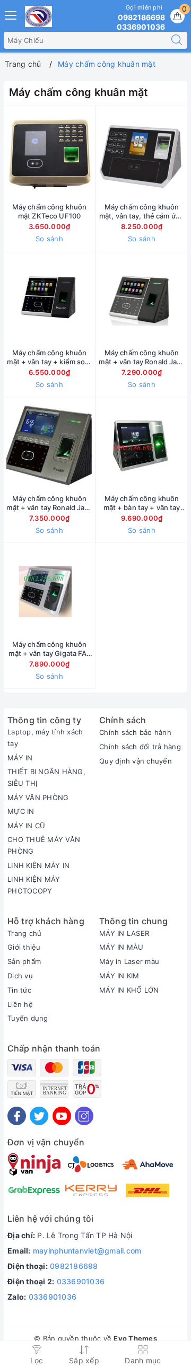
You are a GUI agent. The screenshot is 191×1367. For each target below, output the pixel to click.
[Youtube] (62, 1116)
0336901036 (81, 1281)
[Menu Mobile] (11, 14)
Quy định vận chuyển (135, 761)
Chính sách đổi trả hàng (140, 746)
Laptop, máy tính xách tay (45, 738)
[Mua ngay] (91, 153)
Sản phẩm (24, 961)
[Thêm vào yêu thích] (22, 153)
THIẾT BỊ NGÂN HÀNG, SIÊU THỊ (46, 777)
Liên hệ (20, 1004)
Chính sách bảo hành (135, 732)
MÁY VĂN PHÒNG (37, 797)
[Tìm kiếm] (176, 40)
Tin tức (19, 990)
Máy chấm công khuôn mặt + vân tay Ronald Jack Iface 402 (141, 357)
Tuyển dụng (27, 1018)
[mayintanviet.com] (38, 16)
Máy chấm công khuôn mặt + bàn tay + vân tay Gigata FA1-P (141, 503)
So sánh (49, 238)
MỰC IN (20, 811)
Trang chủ (24, 933)
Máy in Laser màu (129, 961)
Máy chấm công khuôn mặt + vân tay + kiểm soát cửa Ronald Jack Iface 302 (49, 357)
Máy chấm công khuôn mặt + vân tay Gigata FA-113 (49, 649)
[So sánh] (99, 591)
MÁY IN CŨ (26, 825)
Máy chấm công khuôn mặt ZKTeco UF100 (49, 211)
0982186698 (74, 1265)
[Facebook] (16, 1116)
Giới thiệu (24, 947)
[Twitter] (39, 1116)
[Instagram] (84, 1116)
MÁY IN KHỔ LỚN (129, 990)
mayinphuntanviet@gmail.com (87, 1250)
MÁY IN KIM (119, 975)
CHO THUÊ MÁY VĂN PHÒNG (43, 845)
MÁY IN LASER (124, 933)
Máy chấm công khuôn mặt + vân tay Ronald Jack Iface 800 (49, 503)
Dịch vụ (20, 975)
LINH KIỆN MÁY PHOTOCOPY (33, 885)
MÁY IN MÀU (121, 947)
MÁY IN (20, 757)
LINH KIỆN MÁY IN (38, 865)
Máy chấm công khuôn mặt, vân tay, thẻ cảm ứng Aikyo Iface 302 (141, 212)
